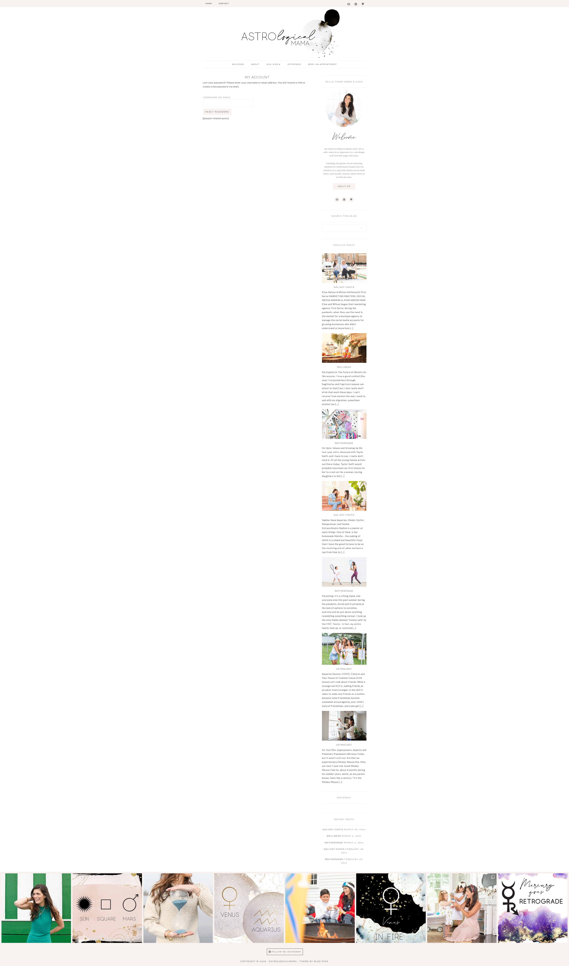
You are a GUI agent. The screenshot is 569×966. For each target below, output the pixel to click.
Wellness (344, 367)
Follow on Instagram (286, 952)
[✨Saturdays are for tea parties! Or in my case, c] (462, 908)
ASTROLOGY (344, 669)
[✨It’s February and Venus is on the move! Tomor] (249, 908)
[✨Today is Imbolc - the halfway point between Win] (178, 908)
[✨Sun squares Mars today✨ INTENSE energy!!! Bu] (107, 908)
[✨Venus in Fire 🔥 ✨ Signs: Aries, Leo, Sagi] (391, 908)
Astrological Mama (284, 34)
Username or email (217, 97)
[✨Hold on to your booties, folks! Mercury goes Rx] (533, 908)
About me (344, 186)
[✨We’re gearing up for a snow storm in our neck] (320, 908)
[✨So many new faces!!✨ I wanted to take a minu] (36, 908)
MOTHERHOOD (344, 443)
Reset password (217, 112)
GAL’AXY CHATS (344, 287)
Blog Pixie (321, 961)
